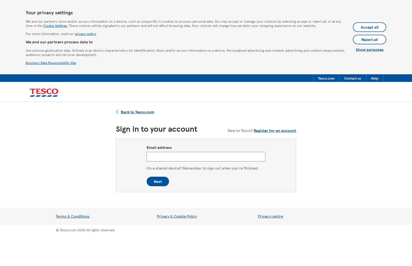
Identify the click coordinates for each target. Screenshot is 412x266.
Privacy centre (270, 216)
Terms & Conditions (73, 216)
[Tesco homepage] (44, 93)
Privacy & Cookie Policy (177, 216)
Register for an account (275, 130)
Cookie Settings (55, 25)
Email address (159, 147)
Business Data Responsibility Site (51, 62)
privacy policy (85, 33)
